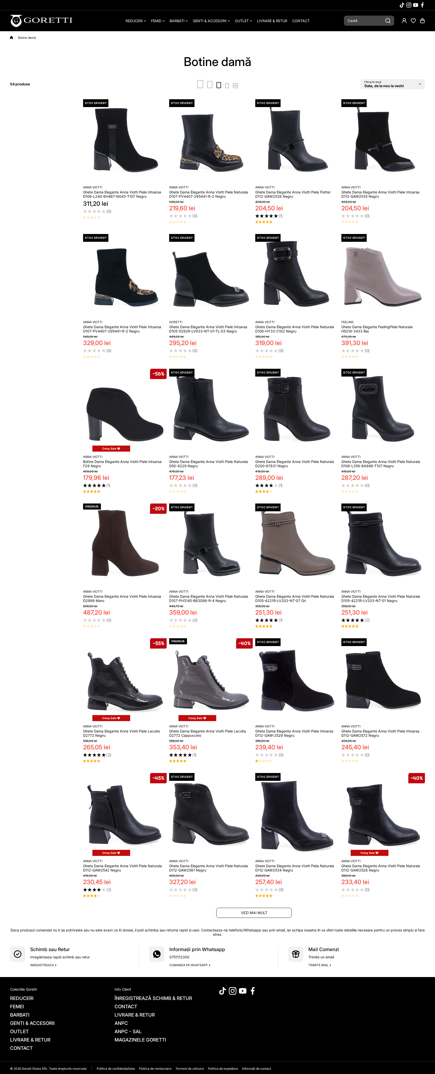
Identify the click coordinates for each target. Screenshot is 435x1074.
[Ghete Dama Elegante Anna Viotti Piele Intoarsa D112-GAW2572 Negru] (383, 680)
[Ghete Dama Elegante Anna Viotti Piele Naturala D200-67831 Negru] (297, 410)
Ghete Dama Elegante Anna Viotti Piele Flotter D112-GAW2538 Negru (293, 194)
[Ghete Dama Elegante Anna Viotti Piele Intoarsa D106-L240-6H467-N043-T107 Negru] (125, 141)
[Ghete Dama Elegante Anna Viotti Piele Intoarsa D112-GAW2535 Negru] (383, 141)
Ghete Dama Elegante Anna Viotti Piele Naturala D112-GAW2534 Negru (294, 868)
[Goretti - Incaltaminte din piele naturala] (41, 21)
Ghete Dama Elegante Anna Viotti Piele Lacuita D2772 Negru (121, 733)
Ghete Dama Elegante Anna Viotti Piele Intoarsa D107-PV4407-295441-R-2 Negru (122, 329)
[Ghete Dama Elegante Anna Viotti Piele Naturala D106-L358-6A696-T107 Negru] (383, 410)
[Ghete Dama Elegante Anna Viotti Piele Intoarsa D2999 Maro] (125, 545)
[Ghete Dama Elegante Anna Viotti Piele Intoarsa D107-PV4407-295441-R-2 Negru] (125, 276)
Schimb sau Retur (50, 949)
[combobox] (369, 21)
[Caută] (388, 21)
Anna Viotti (92, 187)
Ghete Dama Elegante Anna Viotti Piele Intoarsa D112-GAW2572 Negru (380, 733)
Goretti (175, 322)
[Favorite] (413, 20)
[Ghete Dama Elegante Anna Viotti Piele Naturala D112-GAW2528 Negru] (383, 815)
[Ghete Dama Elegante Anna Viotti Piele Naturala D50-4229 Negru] (211, 410)
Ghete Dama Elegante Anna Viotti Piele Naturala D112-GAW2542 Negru (122, 868)
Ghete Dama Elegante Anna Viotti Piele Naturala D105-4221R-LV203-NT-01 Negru (380, 598)
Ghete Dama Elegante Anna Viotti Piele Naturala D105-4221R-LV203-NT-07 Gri (294, 598)
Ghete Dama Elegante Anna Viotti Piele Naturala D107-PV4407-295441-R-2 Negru (208, 194)
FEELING (347, 322)
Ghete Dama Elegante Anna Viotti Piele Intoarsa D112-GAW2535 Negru (380, 194)
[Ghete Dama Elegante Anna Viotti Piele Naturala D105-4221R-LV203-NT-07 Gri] (297, 545)
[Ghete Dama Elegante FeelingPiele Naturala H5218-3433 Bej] (383, 276)
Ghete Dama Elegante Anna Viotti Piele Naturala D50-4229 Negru (208, 463)
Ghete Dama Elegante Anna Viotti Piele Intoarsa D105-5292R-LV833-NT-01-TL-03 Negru (208, 329)
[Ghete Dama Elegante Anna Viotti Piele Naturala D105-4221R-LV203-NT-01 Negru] (383, 545)
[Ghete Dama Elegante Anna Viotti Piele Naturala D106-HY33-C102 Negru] (297, 276)
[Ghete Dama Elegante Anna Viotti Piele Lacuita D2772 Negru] (125, 680)
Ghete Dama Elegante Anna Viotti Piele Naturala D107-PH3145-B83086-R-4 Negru (208, 598)
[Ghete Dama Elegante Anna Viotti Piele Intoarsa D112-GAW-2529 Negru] (297, 680)
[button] (422, 20)
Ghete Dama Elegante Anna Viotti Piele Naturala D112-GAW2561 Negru (208, 868)
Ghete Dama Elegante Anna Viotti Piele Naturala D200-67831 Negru (294, 463)
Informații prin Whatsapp (197, 949)
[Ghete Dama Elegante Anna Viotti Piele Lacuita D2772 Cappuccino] (211, 680)
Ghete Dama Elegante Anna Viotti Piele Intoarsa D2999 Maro (122, 598)
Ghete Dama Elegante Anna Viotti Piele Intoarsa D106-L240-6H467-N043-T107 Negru (122, 194)
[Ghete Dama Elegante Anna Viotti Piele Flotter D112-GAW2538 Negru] (297, 141)
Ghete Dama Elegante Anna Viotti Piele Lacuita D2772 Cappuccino (207, 733)
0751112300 (179, 957)
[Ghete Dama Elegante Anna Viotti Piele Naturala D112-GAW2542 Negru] (125, 815)
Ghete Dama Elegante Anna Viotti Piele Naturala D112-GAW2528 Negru (380, 868)
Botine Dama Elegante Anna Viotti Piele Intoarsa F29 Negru (122, 463)
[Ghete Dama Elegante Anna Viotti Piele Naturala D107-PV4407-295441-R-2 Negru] (211, 141)
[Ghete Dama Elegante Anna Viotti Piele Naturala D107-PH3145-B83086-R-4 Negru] (211, 545)
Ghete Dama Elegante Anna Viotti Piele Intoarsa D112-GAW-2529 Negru (294, 733)
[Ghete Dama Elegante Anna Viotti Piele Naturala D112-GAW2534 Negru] (297, 815)
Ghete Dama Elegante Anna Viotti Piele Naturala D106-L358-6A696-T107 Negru (380, 463)
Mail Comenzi (323, 949)
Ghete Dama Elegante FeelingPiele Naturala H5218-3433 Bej (377, 329)
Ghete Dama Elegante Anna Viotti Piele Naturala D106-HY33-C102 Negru (294, 329)
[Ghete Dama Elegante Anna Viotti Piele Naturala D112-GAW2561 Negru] (211, 815)
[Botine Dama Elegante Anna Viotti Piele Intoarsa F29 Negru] (125, 410)
